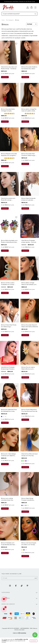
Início (3, 20)
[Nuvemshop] (19, 633)
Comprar (5, 422)
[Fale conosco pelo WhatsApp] (34, 634)
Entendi (33, 640)
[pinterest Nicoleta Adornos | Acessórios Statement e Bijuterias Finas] (27, 585)
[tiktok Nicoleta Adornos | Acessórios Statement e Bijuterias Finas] (22, 585)
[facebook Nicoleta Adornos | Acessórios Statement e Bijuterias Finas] (16, 585)
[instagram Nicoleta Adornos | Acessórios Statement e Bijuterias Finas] (10, 585)
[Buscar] (35, 14)
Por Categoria (10, 20)
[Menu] (35, 8)
